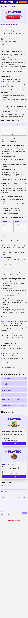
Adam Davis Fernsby (13, 39)
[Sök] (17, 2)
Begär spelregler (23, 1)
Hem (2, 6)
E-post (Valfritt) (4, 491)
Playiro (2, 33)
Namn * (3, 485)
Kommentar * (4, 497)
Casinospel (6, 6)
